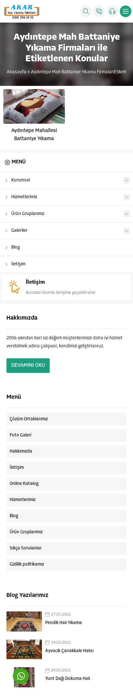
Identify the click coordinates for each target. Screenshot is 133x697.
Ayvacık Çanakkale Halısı (69, 651)
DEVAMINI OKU (28, 365)
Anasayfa (16, 72)
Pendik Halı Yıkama (63, 622)
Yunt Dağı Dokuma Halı (67, 678)
